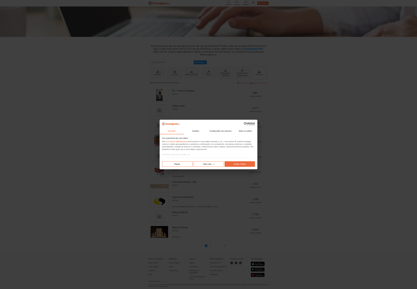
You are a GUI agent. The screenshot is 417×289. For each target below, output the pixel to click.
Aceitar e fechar (240, 164)
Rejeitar (177, 164)
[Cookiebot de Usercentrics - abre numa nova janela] (245, 123)
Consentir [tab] (171, 131)
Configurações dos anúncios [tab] (220, 131)
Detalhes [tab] (195, 131)
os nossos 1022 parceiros (177, 141)
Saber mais (207, 164)
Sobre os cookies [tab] (245, 131)
